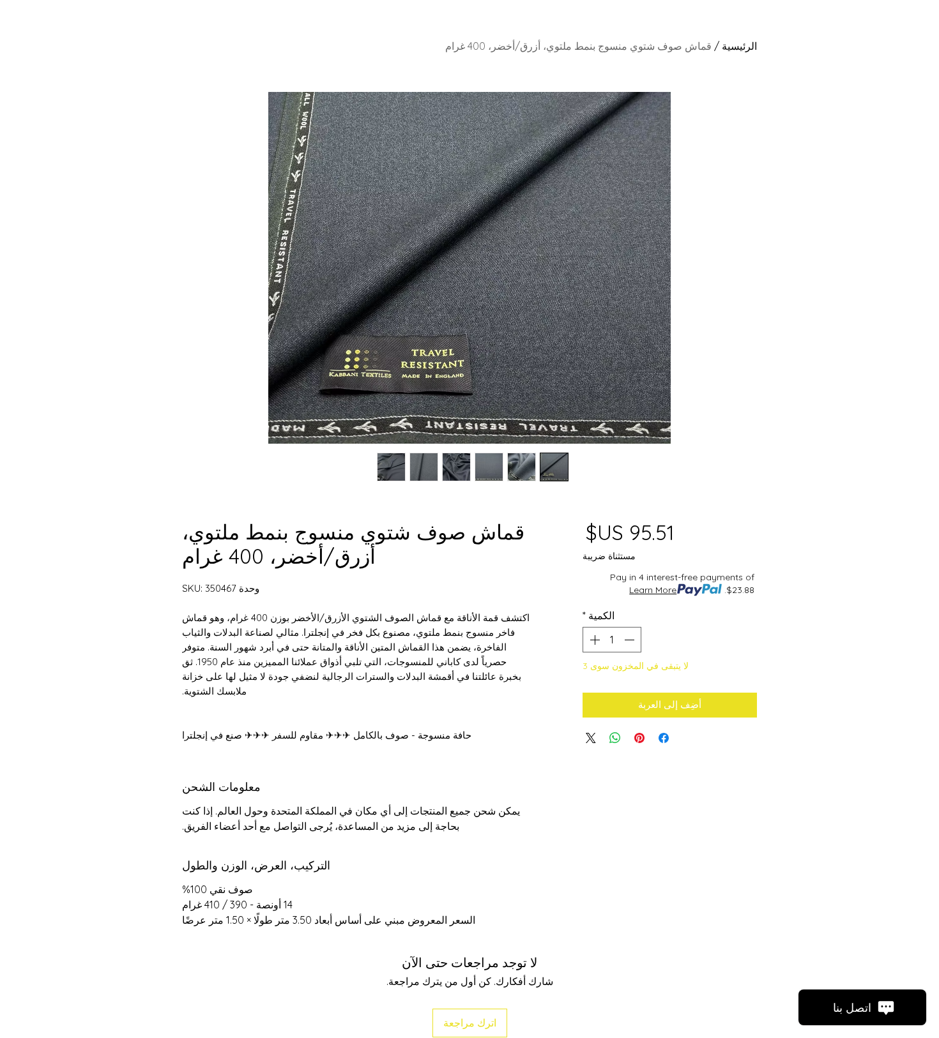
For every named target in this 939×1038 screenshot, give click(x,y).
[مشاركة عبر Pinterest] (639, 738)
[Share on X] (591, 738)
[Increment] (593, 640)
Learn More (652, 590)
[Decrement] (630, 640)
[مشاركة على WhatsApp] (615, 738)
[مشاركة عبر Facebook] (663, 738)
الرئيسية (739, 46)
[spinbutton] (612, 640)
